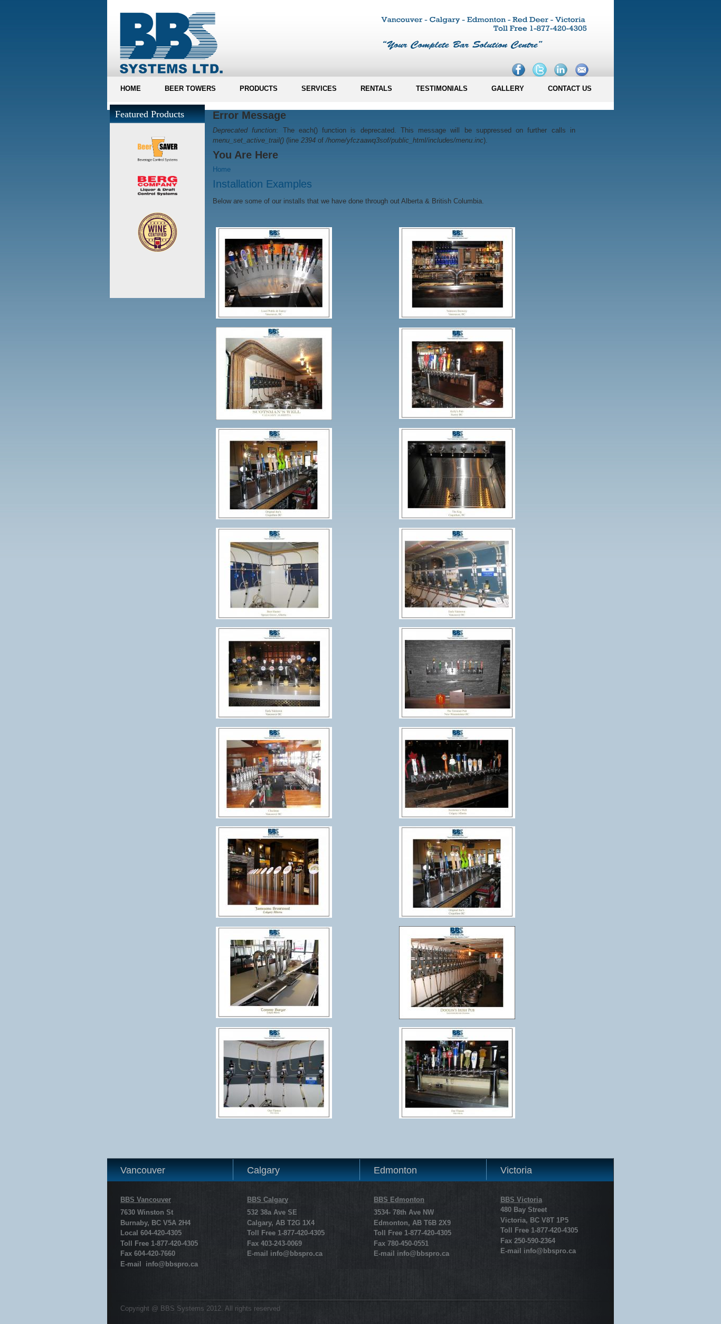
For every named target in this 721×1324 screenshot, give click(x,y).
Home (222, 169)
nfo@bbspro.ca (297, 1253)
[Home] (167, 39)
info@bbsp (541, 1251)
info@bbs (161, 1264)
